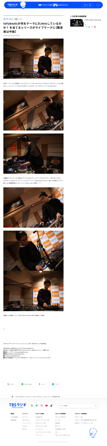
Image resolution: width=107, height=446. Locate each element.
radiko (29, 348)
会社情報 (38, 417)
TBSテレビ (78, 417)
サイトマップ (39, 435)
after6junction (15, 356)
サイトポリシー (40, 429)
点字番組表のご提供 (60, 429)
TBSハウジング (40, 423)
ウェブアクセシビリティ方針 (43, 432)
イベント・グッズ (26, 423)
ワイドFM (57, 420)
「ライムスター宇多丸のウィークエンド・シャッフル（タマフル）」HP (31, 358)
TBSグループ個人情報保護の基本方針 (85, 420)
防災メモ (57, 426)
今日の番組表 (14, 417)
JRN (56, 432)
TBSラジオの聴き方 (60, 417)
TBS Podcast (25, 420)
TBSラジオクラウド (24, 350)
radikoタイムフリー (37, 350)
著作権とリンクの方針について (83, 423)
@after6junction (19, 354)
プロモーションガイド (41, 420)
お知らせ (24, 429)
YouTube (24, 426)
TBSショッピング (40, 426)
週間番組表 (13, 420)
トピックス (25, 417)
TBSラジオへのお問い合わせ (62, 435)
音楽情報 (57, 423)
